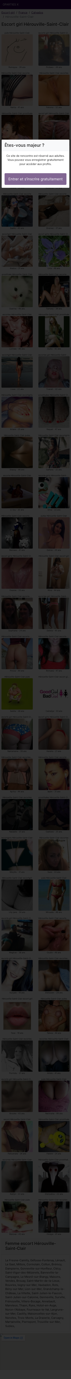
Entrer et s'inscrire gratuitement (35, 179)
